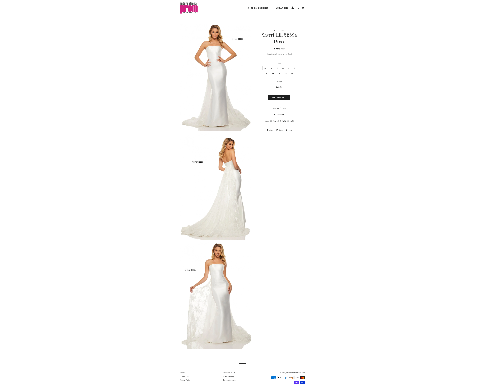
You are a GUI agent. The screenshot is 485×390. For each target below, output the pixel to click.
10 (266, 74)
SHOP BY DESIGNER (258, 8)
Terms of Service (229, 380)
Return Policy (185, 380)
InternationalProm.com (295, 373)
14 (279, 74)
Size (279, 63)
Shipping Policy (229, 373)
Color (279, 82)
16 (286, 74)
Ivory (279, 87)
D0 (265, 68)
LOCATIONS (282, 8)
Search (182, 373)
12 (273, 74)
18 (292, 74)
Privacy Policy (228, 376)
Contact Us (184, 376)
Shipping (270, 54)
